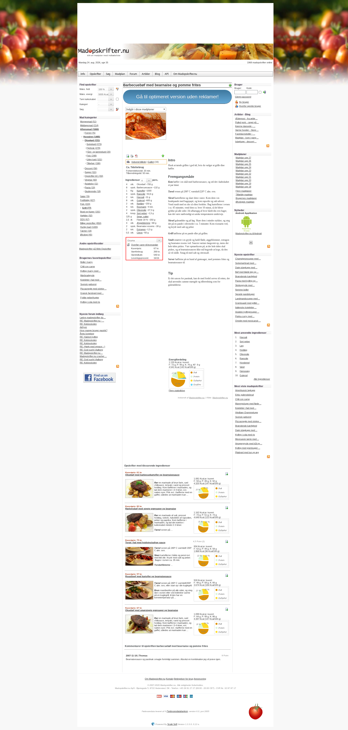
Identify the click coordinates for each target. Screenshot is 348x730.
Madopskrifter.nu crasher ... (93, 356)
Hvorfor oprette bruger (250, 106)
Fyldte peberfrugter (89, 297)
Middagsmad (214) (89, 125)
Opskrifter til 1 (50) (94, 176)
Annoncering (200, 679)
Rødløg (140, 203)
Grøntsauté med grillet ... (247, 303)
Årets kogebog (87, 333)
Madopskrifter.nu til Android (248, 233)
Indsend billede (139, 162)
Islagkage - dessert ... (246, 141)
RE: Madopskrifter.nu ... (91, 353)
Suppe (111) (90, 172)
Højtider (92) (86, 215)
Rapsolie (141, 194)
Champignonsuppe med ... (248, 258)
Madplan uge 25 (243, 164)
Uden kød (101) (94, 159)
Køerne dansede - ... (245, 126)
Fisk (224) (85, 204)
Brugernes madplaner (246, 198)
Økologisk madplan (245, 202)
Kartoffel (141, 191)
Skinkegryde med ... (245, 285)
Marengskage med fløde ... (248, 403)
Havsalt (140, 197)
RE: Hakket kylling (89, 337)
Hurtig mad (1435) (89, 227)
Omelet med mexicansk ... (248, 321)
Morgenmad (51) (88, 121)
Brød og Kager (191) (90, 211)
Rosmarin (141, 207)
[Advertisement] (199, 131)
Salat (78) (85, 196)
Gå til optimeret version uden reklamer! (177, 96)
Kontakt (169, 679)
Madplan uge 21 (243, 177)
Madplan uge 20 (243, 180)
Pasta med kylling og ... (246, 281)
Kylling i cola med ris (90, 302)
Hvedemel (245, 362)
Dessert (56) (91, 168)
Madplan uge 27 (243, 157)
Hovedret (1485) (91, 136)
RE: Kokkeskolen (88, 324)
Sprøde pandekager (245, 294)
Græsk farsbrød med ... (92, 293)
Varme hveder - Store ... (247, 130)
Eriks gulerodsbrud (244, 395)
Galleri (151, 162)
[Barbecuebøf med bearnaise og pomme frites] (145, 126)
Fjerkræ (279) (93, 148)
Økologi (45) (86, 234)
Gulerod (141, 200)
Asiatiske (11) (91, 183)
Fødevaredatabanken (177, 711)
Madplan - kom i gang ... (247, 137)
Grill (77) (86, 208)
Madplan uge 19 (243, 183)
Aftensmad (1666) (89, 129)
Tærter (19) (86, 231)
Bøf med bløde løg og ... (247, 272)
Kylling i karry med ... (90, 271)
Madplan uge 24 (243, 167)
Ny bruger (244, 102)
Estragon (141, 229)
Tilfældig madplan (244, 194)
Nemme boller (242, 289)
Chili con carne (87, 266)
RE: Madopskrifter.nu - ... (92, 321)
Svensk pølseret (88, 284)
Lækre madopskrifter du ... (93, 317)
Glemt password (243, 97)
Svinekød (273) (94, 144)
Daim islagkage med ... (246, 267)
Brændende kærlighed (246, 276)
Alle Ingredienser (262, 379)
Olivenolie (141, 210)
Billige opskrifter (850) (90, 223)
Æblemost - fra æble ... (246, 118)
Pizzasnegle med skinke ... (93, 288)
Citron (140, 232)
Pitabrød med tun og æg (247, 452)
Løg (241, 346)
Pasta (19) (90, 187)
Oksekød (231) (92, 140)
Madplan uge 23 (243, 170)
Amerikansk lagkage (245, 390)
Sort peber (142, 213)
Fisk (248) (92, 155)
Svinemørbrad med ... (245, 263)
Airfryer (83, 327)
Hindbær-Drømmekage (246, 412)
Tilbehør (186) (93, 163)
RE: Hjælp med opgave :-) (92, 346)
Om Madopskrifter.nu (155, 679)
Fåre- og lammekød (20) (99, 152)
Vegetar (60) (91, 180)
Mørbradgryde (87, 275)
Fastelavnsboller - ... (245, 134)
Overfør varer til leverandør (144, 245)
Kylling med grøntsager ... (247, 448)
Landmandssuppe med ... (247, 298)
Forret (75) (90, 133)
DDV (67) (84, 219)
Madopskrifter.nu (197, 398)
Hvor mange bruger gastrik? (93, 330)
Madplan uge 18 (243, 186)
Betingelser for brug (183, 679)
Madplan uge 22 (243, 174)
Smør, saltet (142, 216)
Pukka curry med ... (245, 316)
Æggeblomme (143, 223)
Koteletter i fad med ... (91, 280)
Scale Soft (172, 724)
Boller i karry (86, 262)
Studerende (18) (93, 191)
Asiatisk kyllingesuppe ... (247, 312)
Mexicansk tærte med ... (247, 439)
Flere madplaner (244, 191)
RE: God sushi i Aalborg (91, 350)
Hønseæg (245, 371)
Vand (242, 367)
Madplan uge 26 (243, 161)
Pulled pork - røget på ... (247, 122)
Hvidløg (243, 350)
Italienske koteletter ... (246, 307)
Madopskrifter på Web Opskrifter (95, 249)
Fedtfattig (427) (87, 200)
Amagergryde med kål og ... (248, 443)
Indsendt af (191, 398)
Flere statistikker (177, 390)
